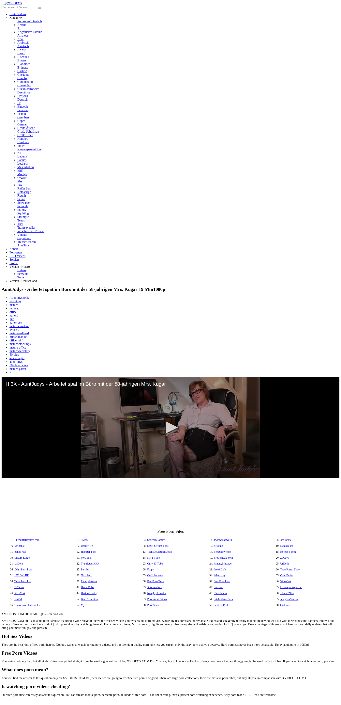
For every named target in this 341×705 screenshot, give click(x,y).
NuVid (18, 599)
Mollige (22, 174)
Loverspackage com (291, 587)
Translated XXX (90, 563)
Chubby (22, 78)
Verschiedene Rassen (30, 231)
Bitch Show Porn (223, 599)
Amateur (22, 35)
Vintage (22, 234)
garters (13, 315)
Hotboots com (288, 551)
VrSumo (218, 545)
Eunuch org (286, 545)
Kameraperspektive (29, 149)
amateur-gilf (16, 358)
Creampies (24, 85)
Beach (21, 53)
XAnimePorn (154, 587)
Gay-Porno (24, 238)
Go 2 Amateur (155, 575)
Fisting (21, 113)
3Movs (84, 539)
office (13, 312)
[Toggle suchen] (3, 4)
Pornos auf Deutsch (29, 21)
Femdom (22, 110)
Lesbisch (22, 163)
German (22, 124)
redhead (14, 308)
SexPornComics (156, 539)
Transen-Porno (26, 241)
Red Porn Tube (155, 581)
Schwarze (23, 202)
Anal (20, 39)
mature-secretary (19, 351)
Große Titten (25, 135)
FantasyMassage (222, 563)
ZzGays (284, 557)
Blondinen (23, 64)
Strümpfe (23, 217)
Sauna (21, 199)
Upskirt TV (87, 545)
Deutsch (22, 99)
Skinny (21, 209)
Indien (21, 145)
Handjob (22, 138)
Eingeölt (22, 106)
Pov (19, 185)
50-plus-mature (18, 365)
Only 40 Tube (155, 563)
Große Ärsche (26, 128)
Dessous (22, 96)
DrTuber (19, 587)
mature (13, 304)
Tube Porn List (22, 581)
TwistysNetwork (223, 539)
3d (19, 28)
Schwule (22, 206)
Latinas (21, 160)
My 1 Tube (153, 557)
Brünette (22, 67)
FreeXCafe (220, 569)
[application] (170, 427)
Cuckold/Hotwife (28, 88)
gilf (11, 319)
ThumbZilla (287, 593)
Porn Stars (153, 605)
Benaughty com (222, 551)
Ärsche (21, 24)
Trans (20, 277)
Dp (19, 103)
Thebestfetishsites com (26, 539)
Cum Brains (286, 575)
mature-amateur (19, 326)
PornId (85, 569)
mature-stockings (20, 344)
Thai (20, 224)
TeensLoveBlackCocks (159, 551)
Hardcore (23, 142)
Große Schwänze (28, 131)
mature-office (17, 347)
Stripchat (19, 545)
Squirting (23, 213)
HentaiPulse (87, 587)
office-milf (15, 340)
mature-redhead (19, 333)
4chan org (219, 575)
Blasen (21, 60)
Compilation (25, 81)
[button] (170, 427)
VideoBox (285, 581)
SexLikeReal (221, 605)
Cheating (23, 74)
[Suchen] (39, 8)
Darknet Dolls (88, 593)
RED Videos (17, 256)
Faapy (150, 569)
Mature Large (22, 557)
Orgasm (22, 177)
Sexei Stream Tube (158, 545)
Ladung (22, 156)
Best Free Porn (222, 581)
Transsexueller (26, 227)
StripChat (19, 593)
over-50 (14, 329)
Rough (21, 195)
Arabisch (23, 42)
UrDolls (18, 563)
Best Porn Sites (89, 599)
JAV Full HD (21, 575)
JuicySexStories (289, 599)
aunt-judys (15, 361)
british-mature (18, 336)
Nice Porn (86, 575)
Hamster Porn (88, 551)
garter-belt (15, 322)
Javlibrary (285, 539)
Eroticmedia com (223, 557)
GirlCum (285, 605)
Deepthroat (24, 92)
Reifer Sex (24, 188)
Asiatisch (23, 46)
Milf (20, 170)
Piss (19, 181)
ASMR (21, 49)
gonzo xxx (20, 551)
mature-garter (17, 368)
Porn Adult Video (157, 599)
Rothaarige (24, 192)
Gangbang (23, 117)
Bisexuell (23, 56)
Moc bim (86, 557)
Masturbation (25, 167)
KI (19, 153)
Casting (22, 71)
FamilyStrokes (89, 581)
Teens (21, 220)
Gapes (21, 121)
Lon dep (218, 587)
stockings (15, 301)
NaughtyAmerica (156, 593)
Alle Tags (23, 245)
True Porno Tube (290, 569)
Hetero (21, 270)
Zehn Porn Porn (23, 569)
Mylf (83, 605)
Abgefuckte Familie (29, 32)
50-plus (14, 354)
